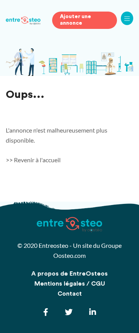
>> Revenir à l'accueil (33, 159)
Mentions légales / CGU (69, 284)
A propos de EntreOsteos (69, 274)
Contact (70, 294)
